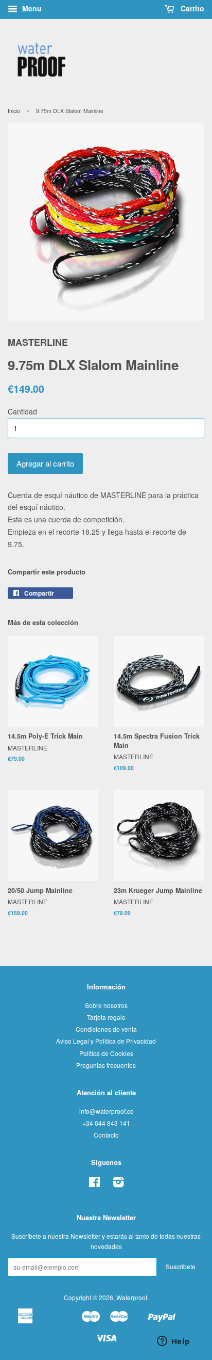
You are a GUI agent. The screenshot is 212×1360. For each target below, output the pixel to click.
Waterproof (131, 1297)
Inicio (14, 111)
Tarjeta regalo (106, 1017)
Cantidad (22, 411)
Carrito (191, 8)
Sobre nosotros (106, 1005)
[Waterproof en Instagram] (118, 1183)
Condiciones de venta (106, 1029)
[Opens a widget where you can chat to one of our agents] (173, 1342)
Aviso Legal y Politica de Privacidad (106, 1040)
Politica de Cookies (106, 1053)
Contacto (106, 1134)
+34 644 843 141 (106, 1122)
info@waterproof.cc (106, 1111)
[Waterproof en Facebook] (94, 1183)
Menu (31, 8)
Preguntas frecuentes (106, 1065)
